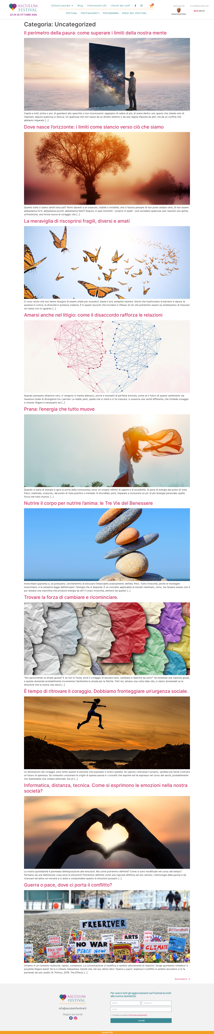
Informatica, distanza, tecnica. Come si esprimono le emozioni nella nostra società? (106, 788)
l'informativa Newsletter (137, 1015)
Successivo (182, 978)
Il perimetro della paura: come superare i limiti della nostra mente (95, 33)
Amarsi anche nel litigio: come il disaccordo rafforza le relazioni (93, 315)
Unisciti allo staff (120, 5)
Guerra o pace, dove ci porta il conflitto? (68, 885)
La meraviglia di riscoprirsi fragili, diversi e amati (77, 221)
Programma (111, 13)
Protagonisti (90, 13)
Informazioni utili (96, 5)
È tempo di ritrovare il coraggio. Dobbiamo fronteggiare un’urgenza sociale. (106, 691)
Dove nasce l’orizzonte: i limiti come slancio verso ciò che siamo (94, 127)
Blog (80, 5)
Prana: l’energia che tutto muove (59, 409)
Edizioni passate (60, 5)
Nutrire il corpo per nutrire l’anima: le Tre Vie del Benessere (88, 503)
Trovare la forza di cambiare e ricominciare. (71, 597)
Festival (71, 13)
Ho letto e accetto (130, 1015)
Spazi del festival (134, 13)
